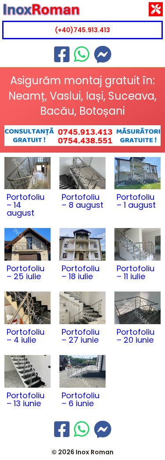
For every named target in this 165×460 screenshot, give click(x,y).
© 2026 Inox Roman (82, 452)
